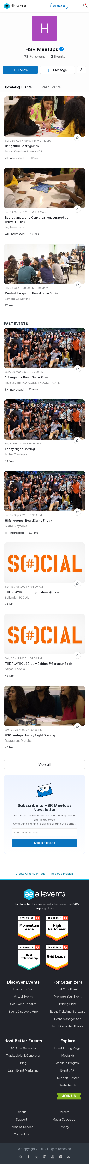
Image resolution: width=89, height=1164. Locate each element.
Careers (64, 1112)
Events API (67, 1070)
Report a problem (62, 873)
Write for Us (67, 1085)
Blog (23, 1063)
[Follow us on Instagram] (44, 1156)
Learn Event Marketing (23, 1070)
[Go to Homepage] (20, 1156)
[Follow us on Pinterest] (60, 1156)
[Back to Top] (68, 1156)
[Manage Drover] (7, 6)
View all (44, 764)
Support (21, 1119)
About (21, 1112)
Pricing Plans (68, 1004)
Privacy (64, 1127)
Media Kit (67, 1055)
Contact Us (22, 1134)
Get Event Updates (23, 1004)
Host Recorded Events (67, 1026)
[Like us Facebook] (28, 1156)
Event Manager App (68, 1019)
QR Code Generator (23, 1048)
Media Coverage (64, 1119)
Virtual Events (23, 996)
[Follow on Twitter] (36, 1156)
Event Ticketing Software (67, 1011)
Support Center (68, 1078)
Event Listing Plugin (67, 1048)
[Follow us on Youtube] (52, 1156)
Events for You (23, 989)
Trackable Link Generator (23, 1055)
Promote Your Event (68, 996)
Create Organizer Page (31, 873)
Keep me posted (44, 842)
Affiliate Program (68, 1063)
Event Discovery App (23, 1011)
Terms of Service (21, 1127)
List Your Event (68, 989)
